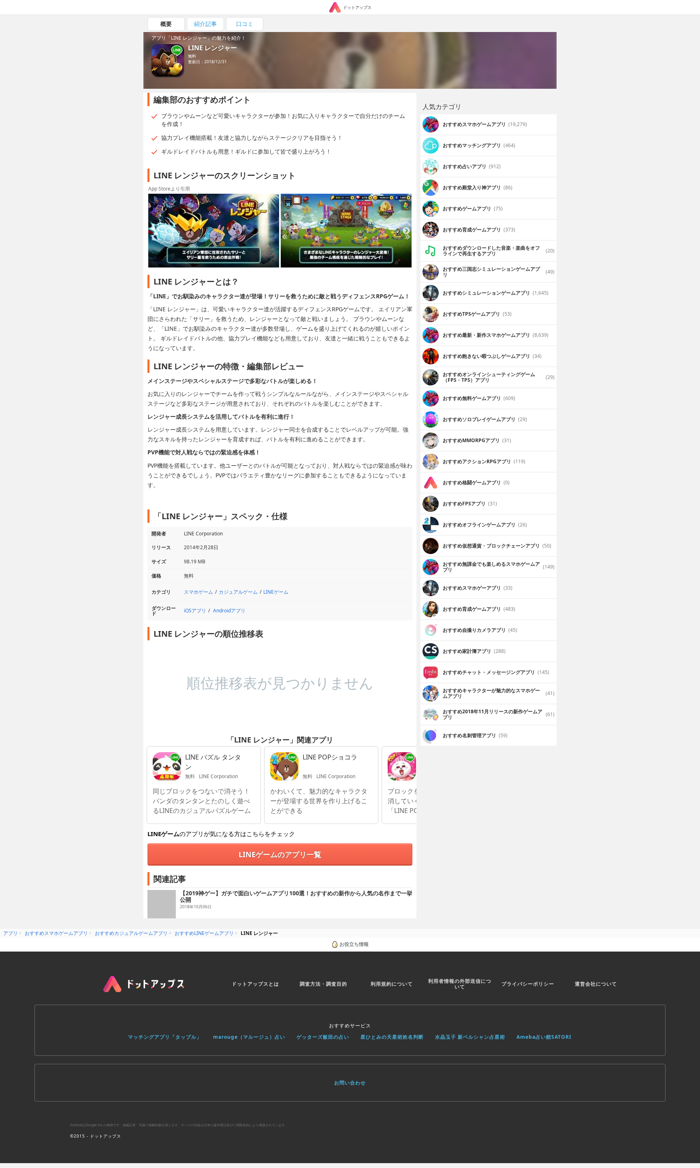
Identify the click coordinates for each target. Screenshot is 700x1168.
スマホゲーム (198, 591)
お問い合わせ (350, 1082)
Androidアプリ (229, 610)
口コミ (244, 24)
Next (406, 231)
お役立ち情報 (354, 944)
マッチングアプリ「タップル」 (165, 1036)
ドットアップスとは (255, 983)
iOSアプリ (195, 610)
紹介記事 (205, 24)
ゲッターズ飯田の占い (323, 1036)
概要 (166, 24)
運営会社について (596, 983)
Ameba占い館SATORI (544, 1036)
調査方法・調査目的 (323, 983)
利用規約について (392, 983)
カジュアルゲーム (238, 591)
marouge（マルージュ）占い (249, 1036)
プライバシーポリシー (528, 983)
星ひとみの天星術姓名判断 (392, 1036)
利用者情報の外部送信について (459, 984)
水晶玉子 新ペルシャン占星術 (470, 1036)
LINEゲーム (275, 591)
